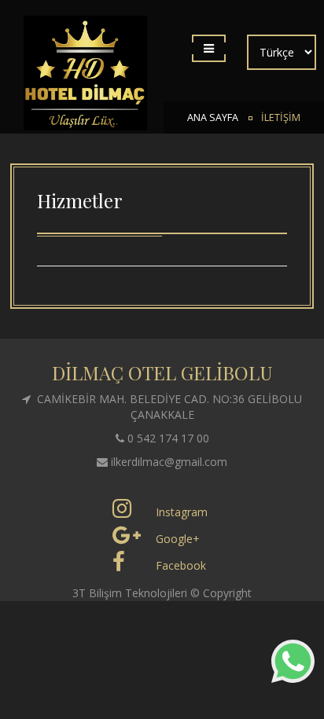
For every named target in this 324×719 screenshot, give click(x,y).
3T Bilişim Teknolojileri (131, 592)
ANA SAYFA (212, 117)
